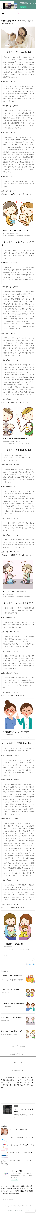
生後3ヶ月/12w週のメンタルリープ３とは (21, 1137)
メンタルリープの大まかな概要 (18, 1129)
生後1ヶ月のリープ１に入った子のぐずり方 (22, 1145)
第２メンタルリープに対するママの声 (11, 1031)
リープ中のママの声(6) (11, 955)
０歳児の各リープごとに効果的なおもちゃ (13, 976)
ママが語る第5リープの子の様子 (10, 989)
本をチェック (18, 1062)
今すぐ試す (23, 7)
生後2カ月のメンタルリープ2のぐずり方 (21, 1152)
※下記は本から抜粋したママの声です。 (10, 1034)
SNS (27, 1188)
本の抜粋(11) (3, 955)
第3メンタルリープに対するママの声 (11, 1017)
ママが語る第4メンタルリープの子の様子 (12, 1003)
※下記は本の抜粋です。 (6, 993)
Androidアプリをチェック (18, 1054)
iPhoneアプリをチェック (18, 1046)
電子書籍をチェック (18, 1070)
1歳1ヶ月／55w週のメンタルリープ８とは (21, 1160)
